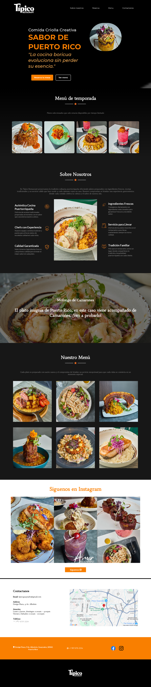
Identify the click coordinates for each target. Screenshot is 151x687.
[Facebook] (113, 648)
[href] (104, 607)
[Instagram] (121, 648)
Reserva (95, 8)
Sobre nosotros (76, 8)
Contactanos (128, 8)
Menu (111, 8)
